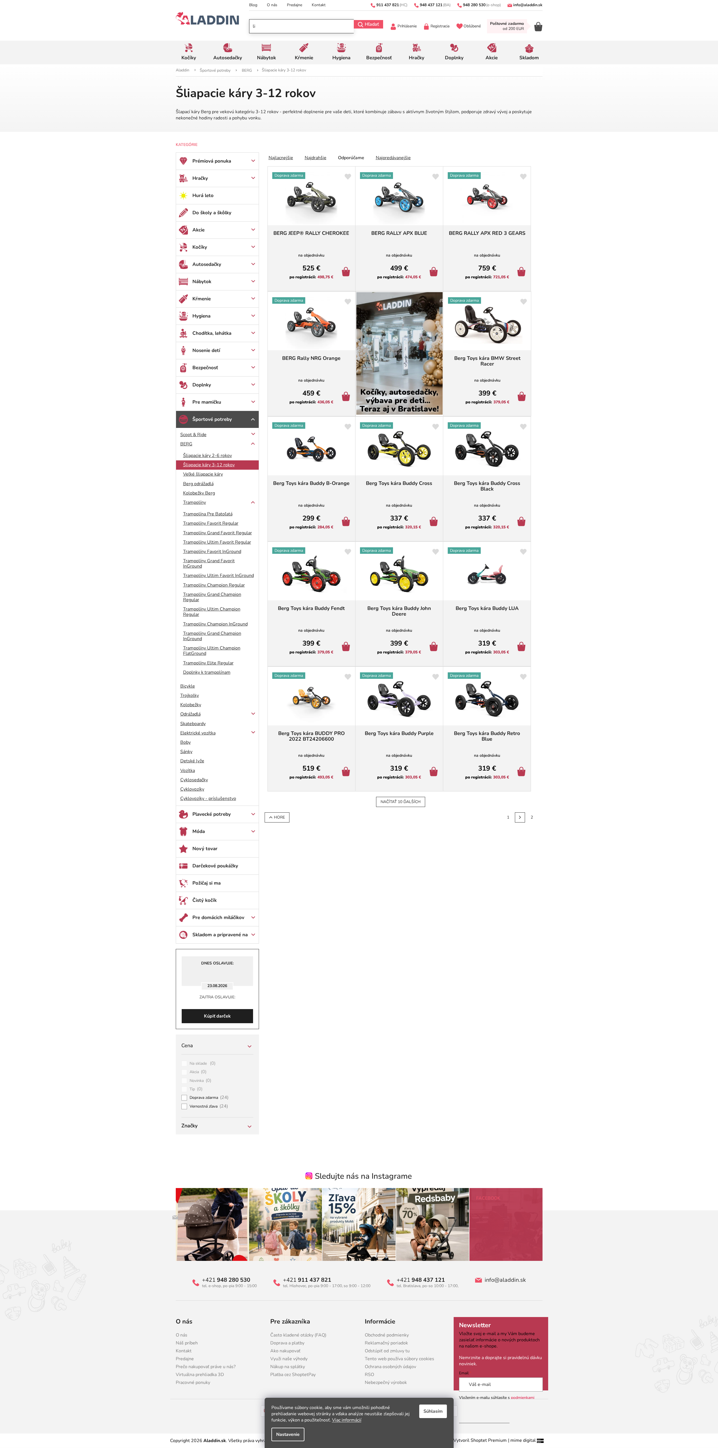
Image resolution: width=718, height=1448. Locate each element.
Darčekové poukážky (215, 866)
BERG (186, 444)
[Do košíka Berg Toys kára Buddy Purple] (434, 772)
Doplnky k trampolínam (206, 672)
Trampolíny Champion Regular (214, 585)
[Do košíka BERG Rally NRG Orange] (346, 397)
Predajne (294, 5)
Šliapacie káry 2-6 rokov (207, 455)
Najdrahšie (315, 158)
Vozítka (187, 770)
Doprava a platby (287, 1343)
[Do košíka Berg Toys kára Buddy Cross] (434, 522)
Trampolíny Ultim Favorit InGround (218, 575)
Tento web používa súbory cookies (399, 1359)
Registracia (440, 26)
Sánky (186, 752)
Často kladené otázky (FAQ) (298, 1335)
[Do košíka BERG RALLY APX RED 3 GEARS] (522, 272)
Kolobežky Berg (199, 493)
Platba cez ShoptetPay (293, 1375)
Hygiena (201, 316)
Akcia (198, 1072)
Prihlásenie (407, 26)
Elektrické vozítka (198, 733)
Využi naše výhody (289, 1359)
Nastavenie (288, 1434)
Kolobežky (190, 705)
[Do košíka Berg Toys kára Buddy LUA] (522, 647)
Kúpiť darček (217, 1016)
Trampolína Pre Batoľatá (207, 514)
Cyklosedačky (194, 780)
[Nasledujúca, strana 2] (520, 817)
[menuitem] (189, 52)
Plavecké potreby (211, 814)
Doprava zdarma (209, 1098)
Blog (253, 5)
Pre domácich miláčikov (218, 917)
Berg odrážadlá (198, 484)
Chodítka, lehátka (211, 333)
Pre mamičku (206, 402)
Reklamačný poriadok (386, 1343)
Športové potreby (212, 419)
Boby (185, 742)
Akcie (198, 230)
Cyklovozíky (192, 789)
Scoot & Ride (193, 435)
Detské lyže (192, 761)
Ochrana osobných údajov (390, 1367)
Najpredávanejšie (393, 158)
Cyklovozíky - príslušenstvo (208, 798)
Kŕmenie (201, 299)
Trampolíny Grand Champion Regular (212, 597)
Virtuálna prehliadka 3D (200, 1375)
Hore (279, 817)
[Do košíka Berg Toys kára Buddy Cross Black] (522, 522)
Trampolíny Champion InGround (215, 624)
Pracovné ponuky (193, 1382)
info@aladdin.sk (505, 1280)
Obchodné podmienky (387, 1335)
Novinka (201, 1081)
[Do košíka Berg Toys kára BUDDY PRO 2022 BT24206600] (346, 772)
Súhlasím (433, 1411)
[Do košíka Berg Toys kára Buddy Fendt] (346, 647)
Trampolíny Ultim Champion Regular (211, 612)
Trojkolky (189, 695)
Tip (196, 1089)
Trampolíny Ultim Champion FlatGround (211, 651)
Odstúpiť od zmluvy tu (387, 1351)
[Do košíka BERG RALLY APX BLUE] (434, 272)
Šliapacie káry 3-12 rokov (209, 465)
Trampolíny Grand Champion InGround (212, 636)
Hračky (200, 178)
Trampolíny (194, 502)
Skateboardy (193, 724)
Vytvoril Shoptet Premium (480, 1440)
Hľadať (372, 24)
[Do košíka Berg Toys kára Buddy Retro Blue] (522, 772)
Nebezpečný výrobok (386, 1382)
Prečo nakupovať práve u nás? (206, 1367)
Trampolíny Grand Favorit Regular (217, 533)
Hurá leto (203, 195)
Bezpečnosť (205, 367)
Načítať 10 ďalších (401, 801)
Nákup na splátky (287, 1367)
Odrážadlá (190, 714)
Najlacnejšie (281, 158)
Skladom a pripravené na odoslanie (220, 937)
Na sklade (203, 1063)
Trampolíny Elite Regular (208, 663)
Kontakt (319, 5)
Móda (198, 831)
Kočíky (199, 247)
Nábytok (201, 281)
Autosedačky (206, 264)
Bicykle (187, 686)
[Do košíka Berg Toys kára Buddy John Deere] (434, 647)
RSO (369, 1375)
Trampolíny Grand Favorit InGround (209, 563)
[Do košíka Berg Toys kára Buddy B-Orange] (346, 522)
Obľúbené (472, 26)
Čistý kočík (204, 900)
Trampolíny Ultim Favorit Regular (217, 542)
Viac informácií (346, 1420)
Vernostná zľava (209, 1106)
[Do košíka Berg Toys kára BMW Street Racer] (522, 397)
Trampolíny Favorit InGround (212, 551)
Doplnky (201, 385)
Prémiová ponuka (211, 161)
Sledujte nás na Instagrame (363, 1176)
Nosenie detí (206, 350)
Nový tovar (205, 848)
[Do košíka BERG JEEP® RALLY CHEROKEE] (346, 272)
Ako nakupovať (285, 1351)
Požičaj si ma (206, 883)
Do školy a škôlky (211, 212)
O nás (272, 5)
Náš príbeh (187, 1343)
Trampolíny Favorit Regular (210, 523)
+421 (226, 1280)
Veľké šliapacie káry (203, 474)
